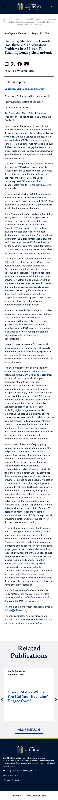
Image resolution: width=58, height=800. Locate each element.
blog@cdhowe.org (17, 610)
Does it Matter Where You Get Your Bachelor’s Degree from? (28, 697)
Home (4, 19)
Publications (14, 19)
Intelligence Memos (29, 19)
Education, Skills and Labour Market (24, 89)
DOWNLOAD (20, 71)
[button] (6, 64)
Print (7, 71)
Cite (31, 71)
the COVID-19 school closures (34, 374)
